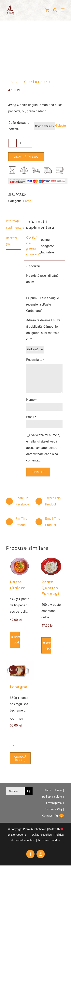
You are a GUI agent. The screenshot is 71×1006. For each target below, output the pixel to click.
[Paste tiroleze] (20, 566)
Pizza (48, 790)
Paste (27, 201)
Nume (31, 399)
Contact (47, 815)
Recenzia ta (35, 360)
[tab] (13, 224)
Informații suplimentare (13, 224)
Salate (58, 796)
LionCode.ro (18, 834)
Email (31, 417)
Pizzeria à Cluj (53, 809)
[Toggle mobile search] (55, 10)
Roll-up (46, 796)
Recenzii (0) (12, 241)
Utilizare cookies (41, 834)
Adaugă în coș (26, 157)
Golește (60, 126)
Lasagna (19, 686)
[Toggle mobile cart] (47, 10)
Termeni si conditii (48, 840)
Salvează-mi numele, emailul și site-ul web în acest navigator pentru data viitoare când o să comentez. (43, 447)
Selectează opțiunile (17, 639)
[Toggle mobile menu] (63, 10)
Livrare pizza (54, 802)
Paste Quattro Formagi (50, 588)
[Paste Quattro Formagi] (51, 566)
